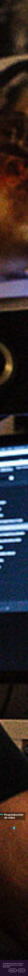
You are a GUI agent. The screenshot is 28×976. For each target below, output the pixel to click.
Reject (12, 970)
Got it (21, 970)
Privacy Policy (6, 966)
